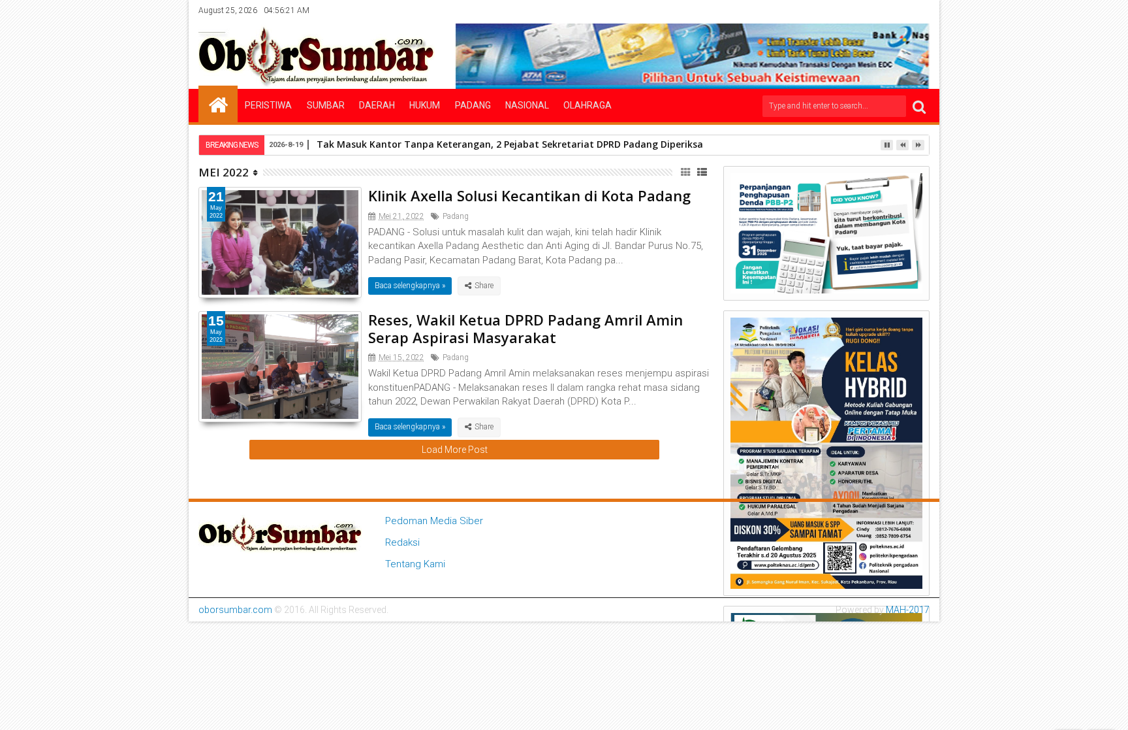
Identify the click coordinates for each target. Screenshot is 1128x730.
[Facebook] (839, 10)
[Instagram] (880, 10)
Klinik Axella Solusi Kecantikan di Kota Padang (529, 195)
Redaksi (402, 542)
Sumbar (326, 105)
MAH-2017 (908, 610)
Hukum (424, 105)
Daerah (377, 105)
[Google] (900, 10)
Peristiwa (268, 105)
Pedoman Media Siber (434, 521)
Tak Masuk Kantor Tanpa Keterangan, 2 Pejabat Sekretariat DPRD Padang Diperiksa (510, 144)
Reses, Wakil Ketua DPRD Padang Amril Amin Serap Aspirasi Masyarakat (525, 328)
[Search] (919, 106)
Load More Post (455, 449)
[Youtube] (920, 10)
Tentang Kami (415, 564)
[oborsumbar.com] (218, 104)
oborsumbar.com (235, 610)
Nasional (527, 105)
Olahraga (587, 105)
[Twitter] (860, 10)
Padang (473, 105)
